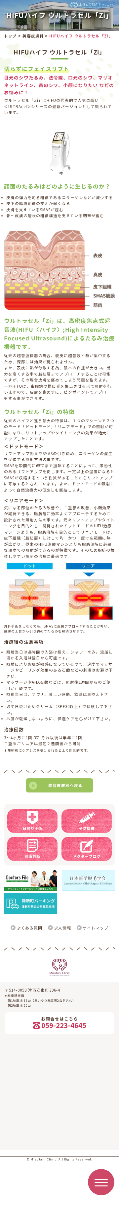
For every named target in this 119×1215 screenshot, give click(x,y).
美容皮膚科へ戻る (65, 785)
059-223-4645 (63, 1025)
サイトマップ (95, 927)
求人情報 (62, 927)
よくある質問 (29, 927)
